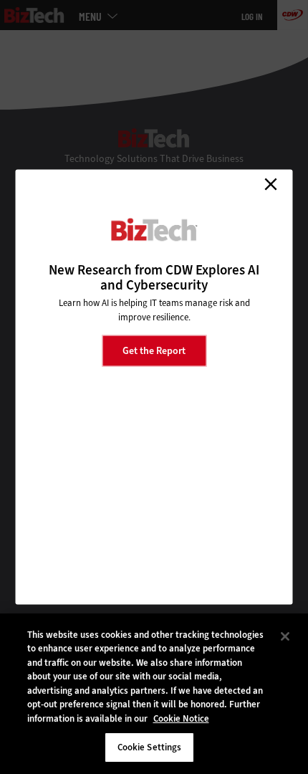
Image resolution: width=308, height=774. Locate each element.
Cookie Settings (149, 747)
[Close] (285, 636)
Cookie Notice (181, 718)
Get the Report (154, 350)
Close (270, 184)
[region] (154, 693)
